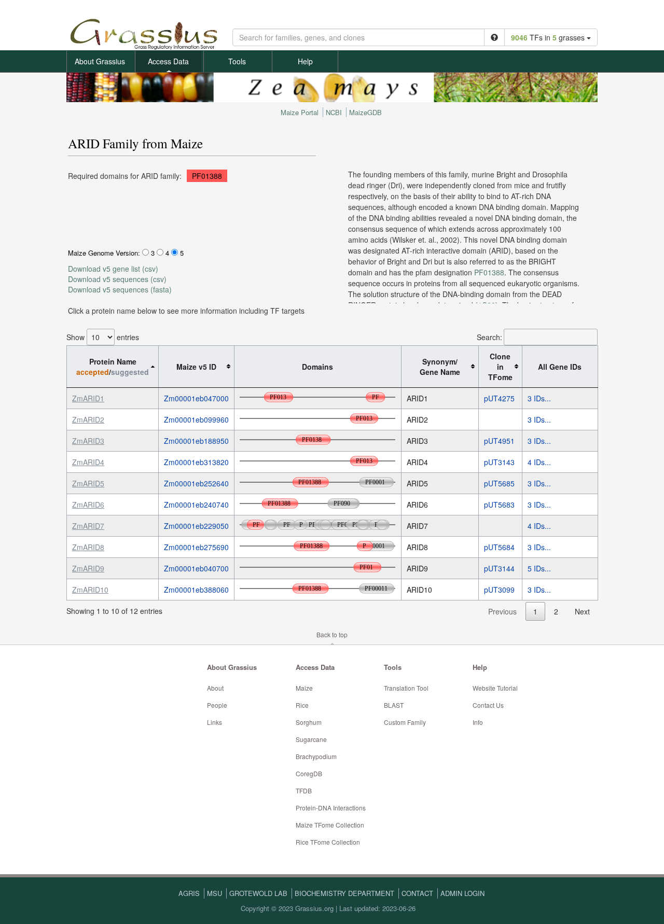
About (215, 687)
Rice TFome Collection (328, 841)
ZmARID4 (88, 462)
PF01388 (207, 176)
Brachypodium (316, 756)
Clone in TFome (500, 366)
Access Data (168, 61)
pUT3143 (499, 462)
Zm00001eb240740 (196, 504)
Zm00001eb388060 (196, 589)
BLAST (394, 705)
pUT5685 (499, 483)
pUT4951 (499, 441)
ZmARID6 (88, 504)
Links (214, 722)
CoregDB (309, 773)
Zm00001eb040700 (196, 568)
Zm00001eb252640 (196, 483)
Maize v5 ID (196, 366)
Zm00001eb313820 (196, 462)
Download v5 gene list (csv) (113, 268)
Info (478, 722)
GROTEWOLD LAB (258, 893)
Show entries (102, 337)
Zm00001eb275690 (196, 547)
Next (582, 611)
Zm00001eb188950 (196, 441)
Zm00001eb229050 (196, 526)
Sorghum (309, 722)
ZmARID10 (90, 589)
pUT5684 (499, 547)
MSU (214, 893)
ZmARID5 (88, 483)
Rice (302, 705)
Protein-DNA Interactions (331, 807)
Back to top (332, 634)
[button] (494, 37)
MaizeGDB (365, 112)
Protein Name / (112, 366)
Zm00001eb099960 (196, 419)
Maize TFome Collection (330, 824)
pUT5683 (499, 504)
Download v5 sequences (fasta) (120, 289)
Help (305, 61)
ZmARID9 (88, 568)
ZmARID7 (88, 526)
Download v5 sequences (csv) (117, 279)
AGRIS (189, 893)
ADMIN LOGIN (462, 893)
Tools (237, 61)
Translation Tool (406, 687)
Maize (304, 687)
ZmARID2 (88, 419)
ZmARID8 (88, 547)
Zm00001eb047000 (196, 398)
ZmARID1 (88, 398)
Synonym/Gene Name (440, 366)
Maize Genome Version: (104, 253)
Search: (489, 337)
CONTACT (417, 893)
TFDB (304, 790)
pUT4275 (499, 398)
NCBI (334, 112)
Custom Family (405, 722)
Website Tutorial (495, 687)
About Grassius (100, 61)
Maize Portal (300, 112)
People (217, 705)
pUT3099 (499, 589)
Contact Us (488, 705)
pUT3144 (499, 568)
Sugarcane (311, 739)
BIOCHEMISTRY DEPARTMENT (344, 893)
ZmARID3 (88, 441)
